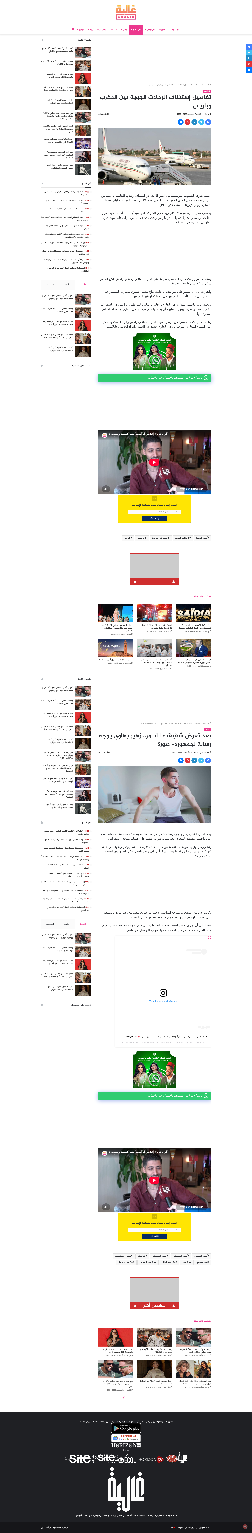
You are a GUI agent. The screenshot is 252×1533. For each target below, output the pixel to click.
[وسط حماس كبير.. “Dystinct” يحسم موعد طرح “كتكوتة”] (83, 65)
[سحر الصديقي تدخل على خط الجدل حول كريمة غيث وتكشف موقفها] (83, 91)
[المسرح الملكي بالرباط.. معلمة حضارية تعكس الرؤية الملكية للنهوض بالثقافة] (193, 648)
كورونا (128, 538)
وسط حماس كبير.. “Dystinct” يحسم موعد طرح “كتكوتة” (57, 63)
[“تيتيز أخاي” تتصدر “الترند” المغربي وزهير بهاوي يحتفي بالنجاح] (83, 52)
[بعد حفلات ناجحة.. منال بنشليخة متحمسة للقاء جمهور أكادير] (83, 78)
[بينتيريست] (187, 122)
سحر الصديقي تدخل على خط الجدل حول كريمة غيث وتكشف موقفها (57, 89)
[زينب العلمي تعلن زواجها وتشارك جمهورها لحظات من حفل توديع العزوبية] (83, 130)
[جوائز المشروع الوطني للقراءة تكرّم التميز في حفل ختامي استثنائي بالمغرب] (115, 613)
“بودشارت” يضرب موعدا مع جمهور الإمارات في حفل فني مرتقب (58, 141)
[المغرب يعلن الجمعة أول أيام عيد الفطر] (115, 648)
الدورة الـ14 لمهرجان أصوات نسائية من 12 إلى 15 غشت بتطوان (155, 627)
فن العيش (103, 29)
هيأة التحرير (46, 1527)
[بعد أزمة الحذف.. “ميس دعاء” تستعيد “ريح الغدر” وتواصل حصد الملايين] (83, 156)
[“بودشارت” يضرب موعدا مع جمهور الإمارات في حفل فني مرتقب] (83, 143)
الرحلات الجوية (182, 538)
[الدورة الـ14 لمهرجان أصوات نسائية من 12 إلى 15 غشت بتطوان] (154, 613)
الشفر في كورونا (160, 538)
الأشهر (67, 285)
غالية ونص (151, 29)
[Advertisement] (154, 60)
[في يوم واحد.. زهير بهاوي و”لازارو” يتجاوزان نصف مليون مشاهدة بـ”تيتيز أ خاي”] (83, 117)
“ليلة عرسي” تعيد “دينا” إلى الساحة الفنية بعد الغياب (60, 102)
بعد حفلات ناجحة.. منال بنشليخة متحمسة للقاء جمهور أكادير (58, 76)
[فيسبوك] (208, 122)
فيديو (81, 29)
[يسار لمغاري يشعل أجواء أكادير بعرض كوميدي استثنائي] (83, 169)
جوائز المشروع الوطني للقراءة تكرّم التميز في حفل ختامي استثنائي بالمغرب (117, 628)
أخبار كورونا (202, 538)
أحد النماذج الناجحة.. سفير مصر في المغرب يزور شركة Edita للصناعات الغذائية (156, 662)
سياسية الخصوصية (60, 1527)
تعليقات (50, 285)
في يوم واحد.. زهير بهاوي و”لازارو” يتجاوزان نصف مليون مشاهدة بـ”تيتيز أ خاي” (58, 116)
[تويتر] (201, 122)
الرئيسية (175, 29)
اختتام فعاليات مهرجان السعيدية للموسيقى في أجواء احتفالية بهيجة (195, 627)
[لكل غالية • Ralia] (126, 12)
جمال (125, 29)
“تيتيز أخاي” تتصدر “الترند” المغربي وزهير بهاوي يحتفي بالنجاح (57, 50)
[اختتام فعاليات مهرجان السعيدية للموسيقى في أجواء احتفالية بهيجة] (193, 613)
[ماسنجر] (181, 122)
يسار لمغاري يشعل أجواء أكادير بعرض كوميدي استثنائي (59, 167)
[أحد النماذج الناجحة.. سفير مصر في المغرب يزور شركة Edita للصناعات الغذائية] (154, 648)
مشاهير (164, 29)
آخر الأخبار (137, 29)
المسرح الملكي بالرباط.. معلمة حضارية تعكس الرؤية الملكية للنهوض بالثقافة (194, 661)
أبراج (91, 29)
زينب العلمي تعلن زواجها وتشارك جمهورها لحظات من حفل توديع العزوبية (58, 129)
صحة (115, 29)
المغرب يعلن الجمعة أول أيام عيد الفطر (115, 660)
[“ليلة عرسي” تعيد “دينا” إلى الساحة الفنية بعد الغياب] (83, 104)
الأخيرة (83, 285)
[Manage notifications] (245, 1526)
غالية (207, 114)
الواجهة (141, 538)
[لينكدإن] (194, 122)
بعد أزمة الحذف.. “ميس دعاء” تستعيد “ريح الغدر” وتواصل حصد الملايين (58, 155)
